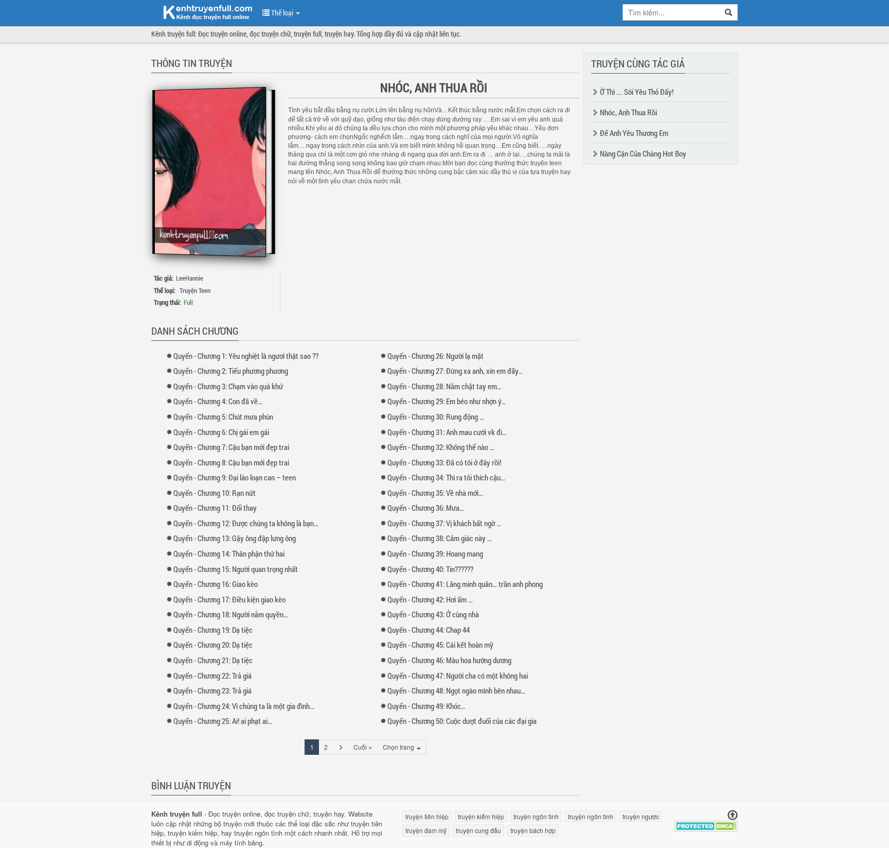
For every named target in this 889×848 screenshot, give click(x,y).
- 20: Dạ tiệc (213, 644)
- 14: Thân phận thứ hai (229, 553)
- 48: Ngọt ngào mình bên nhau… (456, 690)
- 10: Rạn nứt (214, 493)
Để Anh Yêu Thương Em (634, 133)
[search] (729, 12)
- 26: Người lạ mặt (435, 356)
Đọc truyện (224, 814)
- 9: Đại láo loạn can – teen (234, 477)
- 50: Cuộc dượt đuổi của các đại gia (462, 721)
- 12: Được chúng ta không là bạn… (245, 523)
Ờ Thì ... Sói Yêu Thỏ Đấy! (636, 91)
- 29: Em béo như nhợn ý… (446, 401)
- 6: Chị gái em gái (221, 432)
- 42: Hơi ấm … (430, 599)
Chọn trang (399, 746)
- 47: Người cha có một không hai (457, 675)
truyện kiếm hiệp (192, 833)
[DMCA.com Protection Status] (706, 825)
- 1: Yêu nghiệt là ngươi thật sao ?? (245, 356)
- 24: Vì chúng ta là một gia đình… (243, 706)
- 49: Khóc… (426, 706)
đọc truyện (280, 814)
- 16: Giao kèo (215, 584)
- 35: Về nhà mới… (435, 493)
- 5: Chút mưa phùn (223, 416)
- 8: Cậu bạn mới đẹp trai (231, 462)
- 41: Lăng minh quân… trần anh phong (465, 584)
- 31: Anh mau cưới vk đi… (447, 432)
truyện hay (328, 814)
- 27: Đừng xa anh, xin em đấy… (455, 371)
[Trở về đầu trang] (732, 815)
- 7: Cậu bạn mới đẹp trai (231, 447)
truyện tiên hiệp (427, 816)
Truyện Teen (195, 290)
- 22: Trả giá (212, 675)
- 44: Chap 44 (428, 630)
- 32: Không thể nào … (440, 447)
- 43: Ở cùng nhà (433, 614)
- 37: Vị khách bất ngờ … (444, 523)
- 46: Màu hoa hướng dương (449, 660)
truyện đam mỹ (426, 830)
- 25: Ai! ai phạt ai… (222, 721)
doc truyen (201, 12)
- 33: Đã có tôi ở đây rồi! (444, 462)
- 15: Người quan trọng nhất (235, 569)
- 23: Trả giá (212, 690)
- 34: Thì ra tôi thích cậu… (446, 477)
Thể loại (282, 13)
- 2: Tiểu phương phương (230, 371)
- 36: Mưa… (425, 508)
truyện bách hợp (533, 830)
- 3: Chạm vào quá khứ (228, 386)
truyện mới (239, 823)
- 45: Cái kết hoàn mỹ (440, 644)
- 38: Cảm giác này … (439, 538)
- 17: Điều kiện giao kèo (229, 599)
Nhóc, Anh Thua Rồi (628, 112)
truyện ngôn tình (258, 833)
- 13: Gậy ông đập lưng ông (234, 538)
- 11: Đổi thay (215, 508)
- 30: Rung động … (435, 416)
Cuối (362, 746)
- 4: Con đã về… (217, 401)
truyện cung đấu (478, 830)
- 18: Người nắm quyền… (230, 614)
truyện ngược (641, 816)
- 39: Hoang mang (435, 553)
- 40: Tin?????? (430, 569)
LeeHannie (189, 278)
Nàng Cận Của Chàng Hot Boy (643, 153)
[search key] (671, 12)
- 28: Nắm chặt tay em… (444, 386)
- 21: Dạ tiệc (213, 660)
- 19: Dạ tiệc (213, 630)
